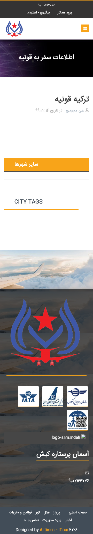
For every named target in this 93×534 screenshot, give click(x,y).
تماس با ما (31, 520)
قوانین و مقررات (20, 512)
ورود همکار (64, 12)
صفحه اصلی (78, 512)
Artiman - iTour (54, 530)
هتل (47, 512)
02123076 (49, 5)
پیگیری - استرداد (38, 12)
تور (38, 512)
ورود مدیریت (51, 520)
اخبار (68, 520)
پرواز (56, 512)
